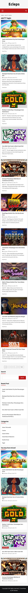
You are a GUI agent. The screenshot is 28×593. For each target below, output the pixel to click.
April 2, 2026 (12, 148)
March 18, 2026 (12, 251)
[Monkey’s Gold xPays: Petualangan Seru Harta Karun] (14, 99)
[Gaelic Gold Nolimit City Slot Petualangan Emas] (14, 28)
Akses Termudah (6, 427)
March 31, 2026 (12, 182)
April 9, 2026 (12, 113)
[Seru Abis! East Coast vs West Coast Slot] (14, 135)
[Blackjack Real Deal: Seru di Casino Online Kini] (14, 63)
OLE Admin (5, 43)
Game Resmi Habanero (8, 436)
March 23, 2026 (12, 217)
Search (3, 372)
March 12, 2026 (12, 318)
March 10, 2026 (12, 353)
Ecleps (14, 4)
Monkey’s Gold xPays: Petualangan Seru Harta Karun (12, 403)
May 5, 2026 (12, 43)
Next (22, 367)
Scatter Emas (5, 439)
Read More (4, 51)
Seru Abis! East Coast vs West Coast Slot (12, 146)
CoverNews (23, 588)
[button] (2, 10)
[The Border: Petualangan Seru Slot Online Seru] (14, 237)
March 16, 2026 (12, 286)
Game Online (5, 35)
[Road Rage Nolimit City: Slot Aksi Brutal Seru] (14, 202)
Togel (3, 443)
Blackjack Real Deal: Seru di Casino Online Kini (13, 397)
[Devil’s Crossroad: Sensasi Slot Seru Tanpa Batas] (14, 338)
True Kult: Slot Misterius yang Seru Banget (13, 316)
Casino (4, 69)
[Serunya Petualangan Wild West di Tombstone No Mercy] (14, 168)
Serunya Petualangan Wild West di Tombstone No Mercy (11, 179)
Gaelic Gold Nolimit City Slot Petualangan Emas (13, 390)
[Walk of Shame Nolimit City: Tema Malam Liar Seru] (14, 271)
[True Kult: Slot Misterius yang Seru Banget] (14, 305)
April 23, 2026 (12, 77)
